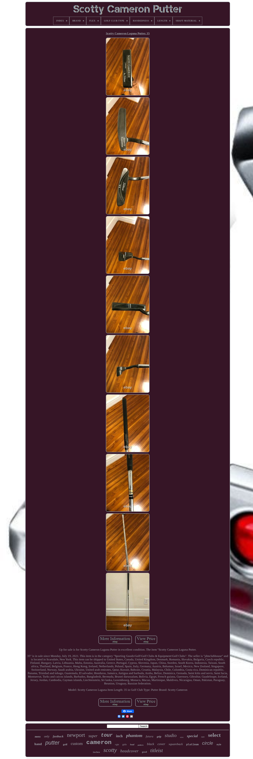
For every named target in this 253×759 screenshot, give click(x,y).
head (132, 744)
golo (124, 744)
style (219, 744)
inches (96, 752)
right (117, 744)
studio (171, 735)
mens (38, 736)
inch (119, 736)
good (144, 752)
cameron (99, 742)
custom (77, 743)
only (46, 736)
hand (38, 744)
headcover (129, 751)
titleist (156, 750)
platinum (192, 744)
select (214, 735)
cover (161, 744)
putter (52, 742)
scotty (110, 750)
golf (65, 744)
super (92, 736)
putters (141, 745)
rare (203, 736)
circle (207, 743)
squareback (176, 744)
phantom (134, 735)
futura (149, 736)
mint (181, 737)
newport (76, 735)
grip (159, 736)
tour (107, 735)
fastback (58, 736)
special (192, 736)
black (150, 744)
